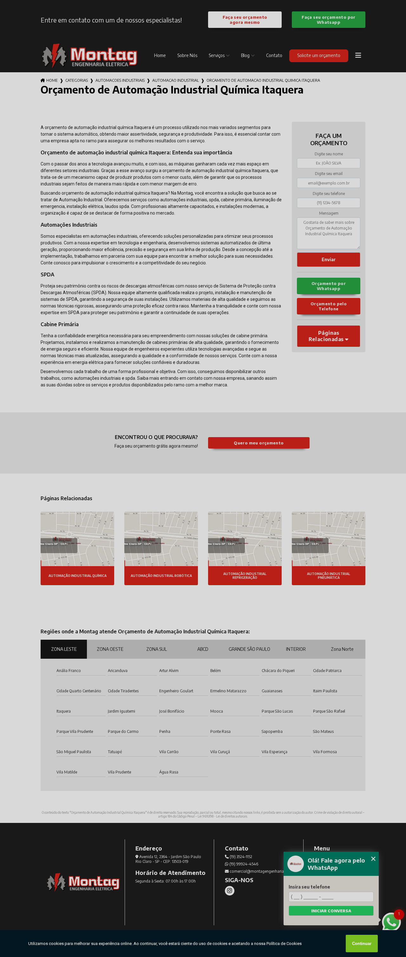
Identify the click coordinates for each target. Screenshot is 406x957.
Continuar (361, 943)
